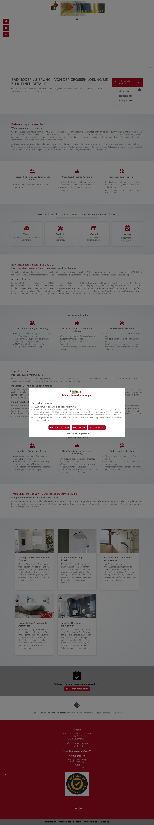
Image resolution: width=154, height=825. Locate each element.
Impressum (84, 433)
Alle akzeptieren (97, 427)
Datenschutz (71, 433)
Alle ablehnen (79, 427)
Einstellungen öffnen (59, 427)
